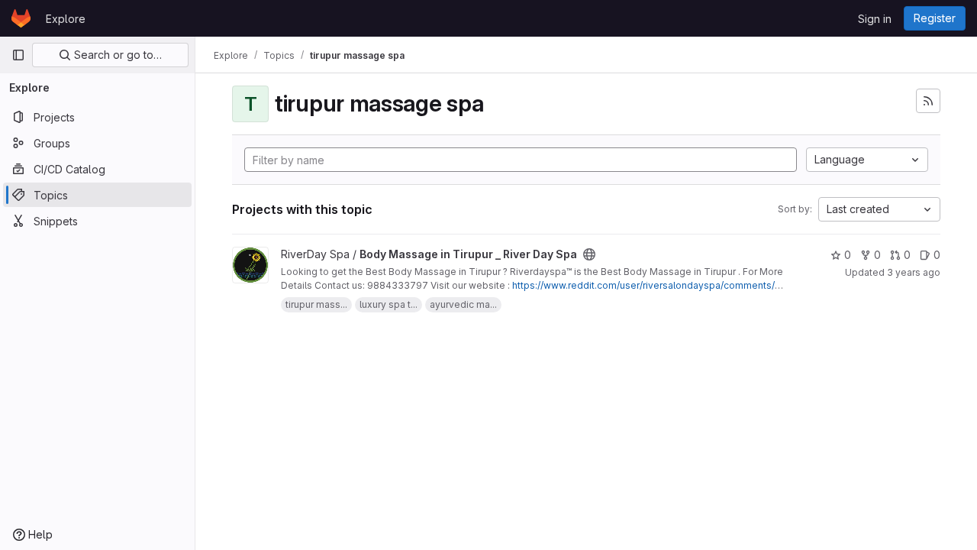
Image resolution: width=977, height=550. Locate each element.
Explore (65, 18)
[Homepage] (21, 18)
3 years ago (913, 272)
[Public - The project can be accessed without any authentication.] (589, 254)
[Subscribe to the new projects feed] (928, 101)
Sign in (875, 18)
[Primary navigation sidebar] (18, 55)
